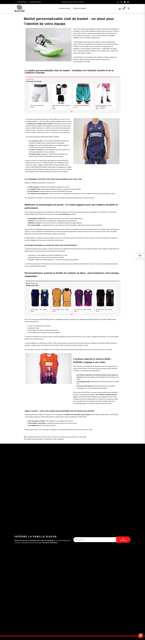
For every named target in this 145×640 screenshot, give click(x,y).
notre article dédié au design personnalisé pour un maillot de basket (74, 198)
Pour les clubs (64, 8)
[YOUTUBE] (124, 2)
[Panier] (128, 8)
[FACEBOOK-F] (117, 2)
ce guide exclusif (38, 339)
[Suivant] (117, 96)
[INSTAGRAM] (121, 2)
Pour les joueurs (80, 8)
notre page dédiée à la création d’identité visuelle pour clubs (93, 403)
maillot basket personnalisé (38, 266)
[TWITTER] (128, 2)
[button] (27, 45)
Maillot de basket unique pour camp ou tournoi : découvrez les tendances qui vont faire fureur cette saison (55, 437)
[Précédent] (27, 96)
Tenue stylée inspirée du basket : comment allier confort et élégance (44, 439)
